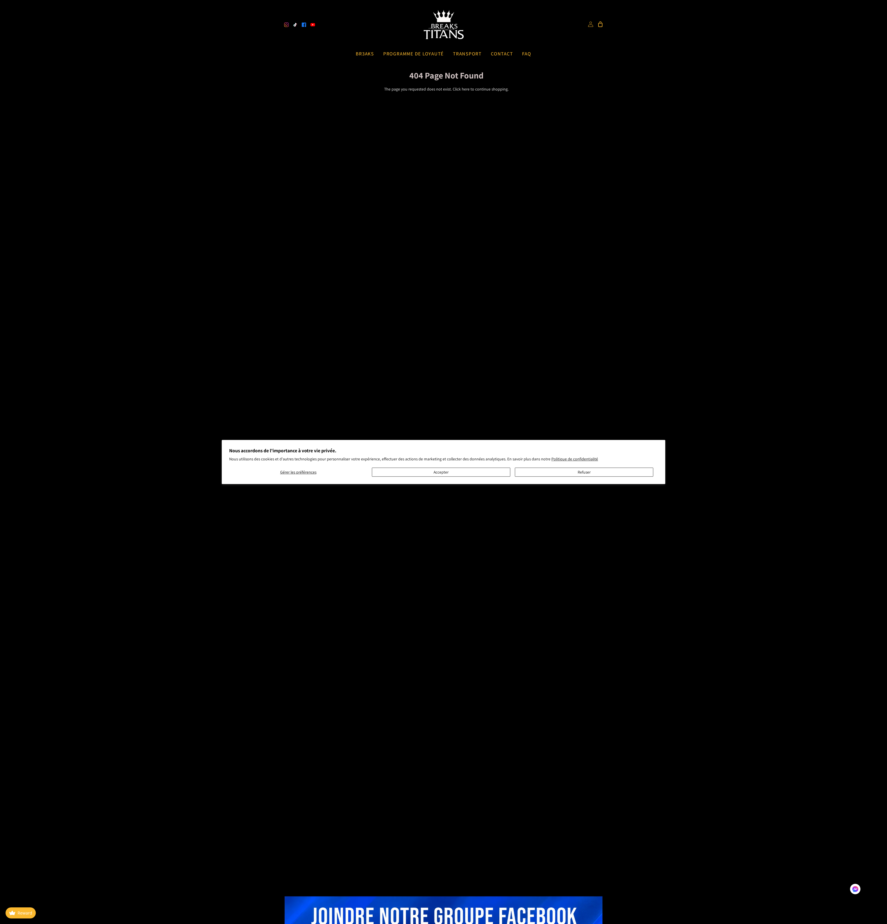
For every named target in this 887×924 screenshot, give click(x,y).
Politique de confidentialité (574, 459)
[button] (855, 890)
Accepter (441, 472)
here (466, 89)
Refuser (584, 472)
